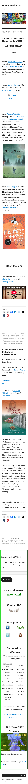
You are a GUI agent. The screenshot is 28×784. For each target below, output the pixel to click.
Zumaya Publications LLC (13, 5)
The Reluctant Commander (8, 543)
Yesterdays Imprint (20, 543)
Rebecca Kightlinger (15, 61)
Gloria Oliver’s (7, 279)
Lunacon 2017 (7, 90)
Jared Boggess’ (12, 187)
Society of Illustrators (10, 208)
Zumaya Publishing (9, 333)
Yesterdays (11, 540)
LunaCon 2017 (5, 338)
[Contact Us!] (14, 611)
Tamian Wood (7, 396)
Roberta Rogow (13, 85)
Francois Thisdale (9, 336)
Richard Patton (19, 370)
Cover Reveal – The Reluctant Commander (12, 352)
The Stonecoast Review (13, 67)
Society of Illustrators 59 (11, 340)
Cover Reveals (5, 540)
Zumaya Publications (16, 343)
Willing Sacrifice (8, 282)
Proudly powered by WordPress (9, 781)
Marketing (4, 335)
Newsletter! (14, 594)
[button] (21, 775)
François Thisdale (13, 114)
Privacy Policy (18, 779)
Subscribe (6, 580)
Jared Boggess (17, 336)
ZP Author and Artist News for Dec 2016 (13, 39)
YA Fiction (8, 343)
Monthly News (11, 335)
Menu (4, 9)
